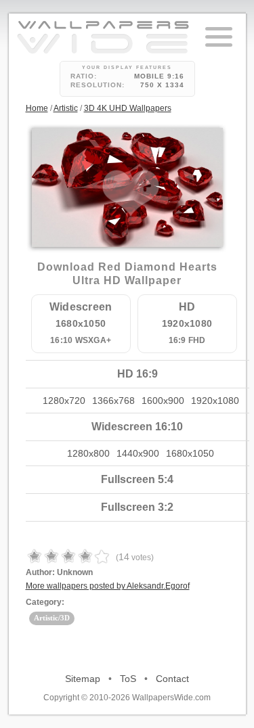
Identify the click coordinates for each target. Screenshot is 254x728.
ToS (128, 678)
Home (37, 108)
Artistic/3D (52, 618)
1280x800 (88, 453)
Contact (172, 678)
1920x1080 (215, 400)
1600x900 (163, 400)
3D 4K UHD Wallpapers (127, 108)
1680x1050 (190, 453)
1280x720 (64, 400)
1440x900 (138, 453)
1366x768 (113, 400)
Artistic (66, 108)
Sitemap (82, 678)
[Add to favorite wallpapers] (131, 193)
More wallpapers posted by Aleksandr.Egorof (108, 586)
